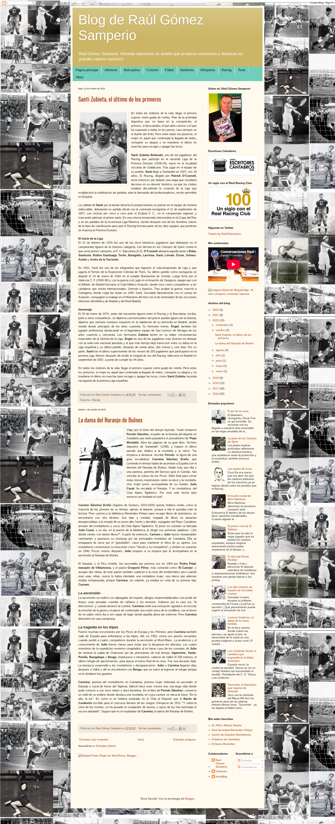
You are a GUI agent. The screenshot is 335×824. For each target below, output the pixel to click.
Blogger (189, 798)
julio (218, 355)
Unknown (221, 771)
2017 (215, 388)
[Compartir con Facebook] (180, 395)
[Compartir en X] (177, 395)
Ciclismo (152, 70)
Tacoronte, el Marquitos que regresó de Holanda (242, 688)
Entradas (246, 760)
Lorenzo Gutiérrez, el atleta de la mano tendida (241, 621)
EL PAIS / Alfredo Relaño (227, 725)
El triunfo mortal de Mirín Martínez (239, 497)
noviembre (223, 324)
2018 (215, 383)
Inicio (141, 739)
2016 (215, 393)
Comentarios (248, 767)
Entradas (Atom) (106, 745)
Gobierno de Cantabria (226, 739)
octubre (221, 330)
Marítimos (187, 70)
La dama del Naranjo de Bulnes (110, 419)
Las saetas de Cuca (240, 468)
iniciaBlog (221, 776)
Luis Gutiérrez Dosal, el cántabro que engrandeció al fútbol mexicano (242, 655)
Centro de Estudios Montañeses (231, 734)
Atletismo (111, 70)
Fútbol (169, 70)
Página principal (87, 70)
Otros (79, 77)
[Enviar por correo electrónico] (169, 395)
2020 (215, 320)
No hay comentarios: (151, 394)
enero (220, 371)
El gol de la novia (238, 411)
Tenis (241, 70)
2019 (215, 377)
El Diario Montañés (223, 743)
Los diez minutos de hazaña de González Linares (240, 590)
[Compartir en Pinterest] (184, 395)
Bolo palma (132, 70)
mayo (219, 365)
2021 (215, 315)
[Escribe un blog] (173, 395)
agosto (220, 350)
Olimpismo (207, 70)
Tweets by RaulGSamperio (224, 233)
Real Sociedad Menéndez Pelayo (232, 730)
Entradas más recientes (93, 739)
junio (219, 360)
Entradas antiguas (184, 739)
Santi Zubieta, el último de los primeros (119, 99)
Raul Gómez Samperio (221, 763)
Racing (226, 70)
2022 (215, 309)
